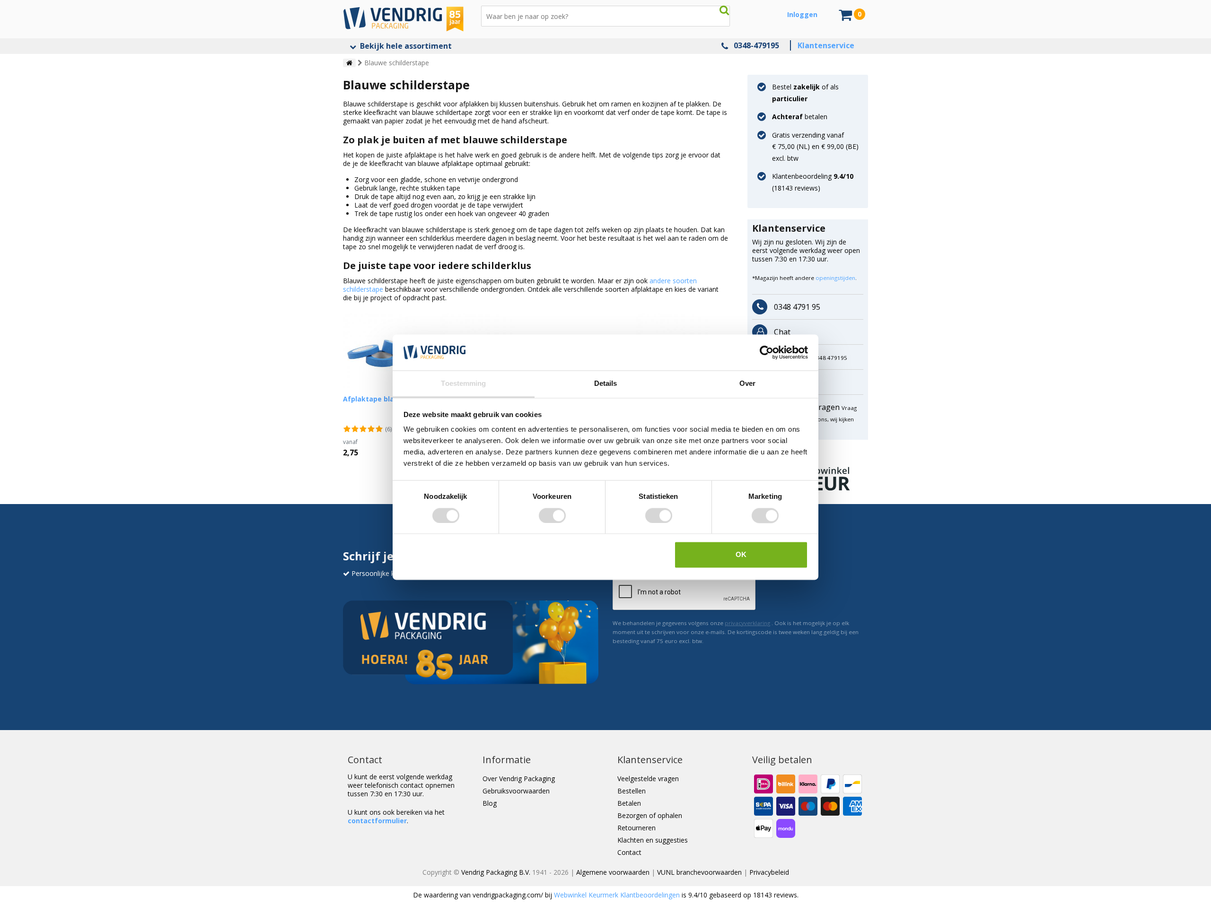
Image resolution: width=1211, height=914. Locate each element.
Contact (629, 852)
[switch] (552, 515)
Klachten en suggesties (652, 840)
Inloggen (802, 14)
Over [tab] (747, 384)
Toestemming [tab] (463, 384)
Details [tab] (605, 384)
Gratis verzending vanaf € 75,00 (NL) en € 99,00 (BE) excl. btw (815, 147)
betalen (799, 116)
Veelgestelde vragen (648, 778)
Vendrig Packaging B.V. (495, 872)
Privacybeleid (769, 872)
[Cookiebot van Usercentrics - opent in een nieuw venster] (766, 352)
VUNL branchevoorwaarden (699, 872)
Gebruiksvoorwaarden (516, 790)
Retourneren (636, 827)
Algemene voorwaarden (612, 872)
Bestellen (631, 790)
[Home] (349, 63)
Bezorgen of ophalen (649, 815)
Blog (490, 803)
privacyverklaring (747, 623)
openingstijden (835, 277)
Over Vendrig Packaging (519, 778)
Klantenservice (826, 45)
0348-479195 (756, 45)
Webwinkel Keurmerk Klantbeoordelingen (617, 894)
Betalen (629, 803)
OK (741, 555)
